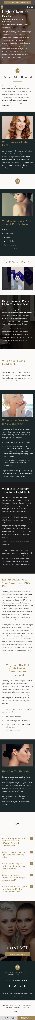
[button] (10, 986)
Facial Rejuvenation (14, 24)
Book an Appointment (17, 954)
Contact (17, 947)
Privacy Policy (17, 1011)
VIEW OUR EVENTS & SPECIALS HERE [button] (17, 2)
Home (4, 24)
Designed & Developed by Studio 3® (17, 1007)
